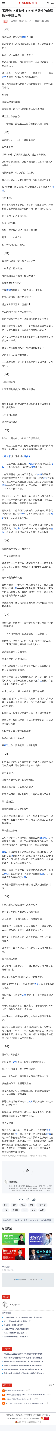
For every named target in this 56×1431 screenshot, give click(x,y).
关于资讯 (46, 1415)
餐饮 (24, 37)
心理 (24, 456)
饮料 (4, 77)
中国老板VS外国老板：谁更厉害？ (16, 1337)
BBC (8, 290)
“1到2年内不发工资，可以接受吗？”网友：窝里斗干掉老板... (24, 1317)
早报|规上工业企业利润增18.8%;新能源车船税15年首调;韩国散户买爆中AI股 (24, 1354)
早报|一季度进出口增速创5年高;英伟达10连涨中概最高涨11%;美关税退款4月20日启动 (24, 1358)
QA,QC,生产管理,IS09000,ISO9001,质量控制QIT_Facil (24, 1403)
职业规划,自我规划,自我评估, (15, 1390)
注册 (40, 1280)
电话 (23, 1205)
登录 (17, 1280)
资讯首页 (19, 1415)
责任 (39, 680)
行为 (17, 528)
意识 (36, 984)
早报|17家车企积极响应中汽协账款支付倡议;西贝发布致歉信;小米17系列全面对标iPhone (24, 1373)
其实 (4, 852)
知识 (39, 474)
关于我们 (37, 1415)
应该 (6, 745)
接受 (22, 514)
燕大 (45, 478)
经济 (42, 838)
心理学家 (6, 456)
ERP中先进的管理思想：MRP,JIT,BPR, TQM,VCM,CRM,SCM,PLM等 (26, 1395)
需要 (42, 874)
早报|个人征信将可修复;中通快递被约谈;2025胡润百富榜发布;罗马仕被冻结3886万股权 (24, 1365)
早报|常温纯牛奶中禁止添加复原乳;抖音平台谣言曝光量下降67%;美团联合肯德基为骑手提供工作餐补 (24, 1369)
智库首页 (10, 1415)
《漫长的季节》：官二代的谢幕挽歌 (16, 1329)
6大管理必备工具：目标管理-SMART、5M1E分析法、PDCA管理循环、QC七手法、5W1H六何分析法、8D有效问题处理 (24, 1362)
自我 (48, 1134)
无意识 (32, 463)
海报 (4, 485)
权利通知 (28, 1415)
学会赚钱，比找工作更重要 (13, 1325)
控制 (25, 1210)
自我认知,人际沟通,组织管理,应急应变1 (19, 1399)
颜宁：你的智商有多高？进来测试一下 (17, 1321)
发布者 (6, 1297)
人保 (24, 995)
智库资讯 (7, 1220)
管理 (17, 1220)
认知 (6, 874)
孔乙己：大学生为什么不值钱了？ (15, 1333)
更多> (51, 1385)
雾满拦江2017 (25, 21)
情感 (33, 467)
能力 (46, 838)
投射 (28, 456)
